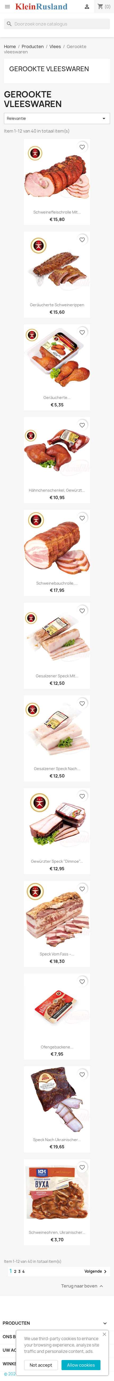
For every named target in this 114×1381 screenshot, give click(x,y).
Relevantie (57, 118)
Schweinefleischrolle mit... (57, 212)
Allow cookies (81, 1365)
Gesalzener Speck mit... (57, 675)
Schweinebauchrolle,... (57, 583)
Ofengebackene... (57, 1046)
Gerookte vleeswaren (49, 68)
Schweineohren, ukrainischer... (57, 1232)
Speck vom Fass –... (57, 954)
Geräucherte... (57, 397)
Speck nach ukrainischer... (57, 1139)
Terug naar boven (82, 1286)
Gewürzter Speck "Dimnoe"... (57, 861)
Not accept (41, 1365)
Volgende (96, 1271)
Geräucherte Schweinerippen (57, 304)
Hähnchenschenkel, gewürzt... (57, 490)
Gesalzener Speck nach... (57, 768)
